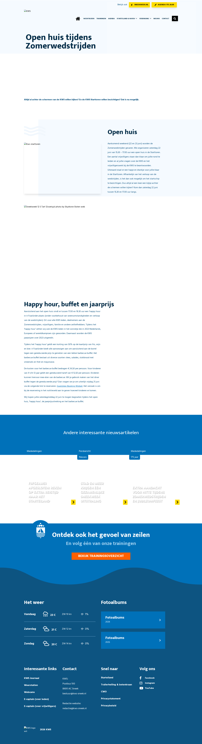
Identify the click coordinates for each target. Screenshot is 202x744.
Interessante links (40, 668)
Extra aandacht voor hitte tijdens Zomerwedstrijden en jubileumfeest (149, 494)
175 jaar (134, 457)
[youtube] (141, 688)
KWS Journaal (31, 678)
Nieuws (156, 18)
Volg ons (147, 668)
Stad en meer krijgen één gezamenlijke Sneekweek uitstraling (92, 492)
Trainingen (101, 18)
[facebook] (140, 678)
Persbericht (85, 451)
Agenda (111, 18)
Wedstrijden (88, 18)
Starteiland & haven (126, 18)
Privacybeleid (108, 706)
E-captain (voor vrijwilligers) (40, 706)
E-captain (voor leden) (36, 699)
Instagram (150, 683)
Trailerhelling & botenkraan (116, 685)
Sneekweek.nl (141, 4)
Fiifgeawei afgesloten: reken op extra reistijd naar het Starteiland (44, 492)
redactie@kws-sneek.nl (75, 708)
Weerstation (31, 685)
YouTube (149, 688)
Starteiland (107, 678)
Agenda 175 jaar (166, 4)
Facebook (150, 678)
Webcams (29, 692)
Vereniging (144, 18)
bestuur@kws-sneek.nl (74, 694)
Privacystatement (111, 699)
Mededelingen (34, 451)
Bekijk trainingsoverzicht (101, 556)
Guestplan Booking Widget (70, 386)
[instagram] (140, 683)
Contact (165, 18)
